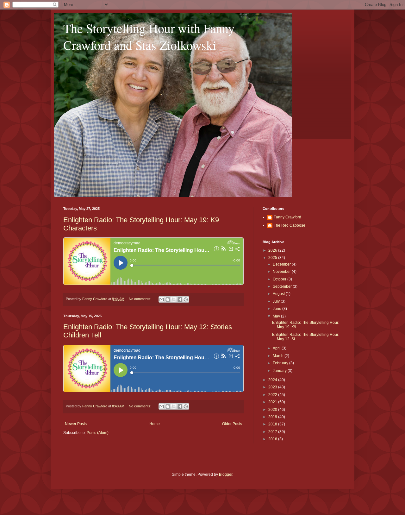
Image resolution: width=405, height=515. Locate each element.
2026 (273, 250)
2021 (273, 402)
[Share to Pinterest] (186, 299)
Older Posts (232, 424)
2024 (273, 380)
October (280, 279)
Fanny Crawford (287, 217)
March (278, 356)
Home (154, 424)
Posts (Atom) (98, 432)
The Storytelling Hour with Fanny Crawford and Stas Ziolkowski (148, 36)
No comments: (140, 299)
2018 (273, 424)
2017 (273, 432)
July (277, 301)
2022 (273, 395)
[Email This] (162, 299)
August (279, 294)
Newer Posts (76, 424)
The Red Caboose (289, 225)
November (282, 271)
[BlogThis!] (168, 299)
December (282, 264)
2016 (273, 439)
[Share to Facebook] (180, 299)
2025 (273, 257)
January (280, 370)
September (283, 286)
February (281, 363)
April (277, 348)
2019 (273, 417)
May (277, 316)
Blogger (225, 474)
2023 (273, 387)
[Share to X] (174, 299)
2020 (273, 409)
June (277, 308)
